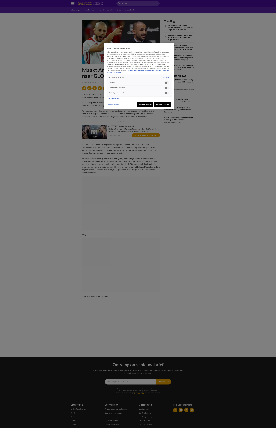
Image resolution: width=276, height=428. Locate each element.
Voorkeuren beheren (114, 104)
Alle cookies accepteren (162, 104)
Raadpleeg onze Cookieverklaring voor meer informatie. (144, 70)
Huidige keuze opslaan (145, 104)
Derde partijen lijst (113, 98)
